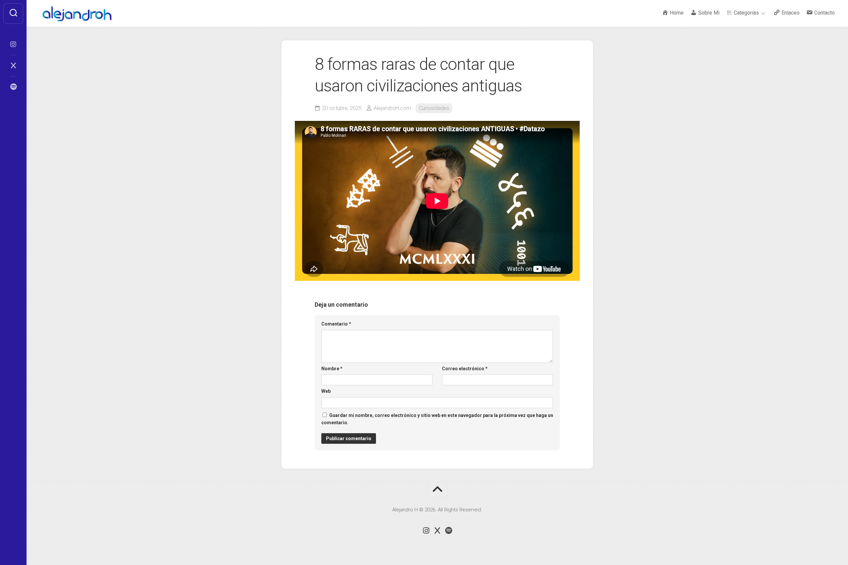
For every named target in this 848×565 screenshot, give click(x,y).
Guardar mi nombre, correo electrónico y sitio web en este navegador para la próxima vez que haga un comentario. (437, 419)
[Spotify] (13, 86)
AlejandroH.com (392, 108)
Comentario (336, 324)
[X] (13, 65)
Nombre (332, 368)
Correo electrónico (465, 368)
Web (326, 391)
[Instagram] (13, 44)
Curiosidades (434, 108)
